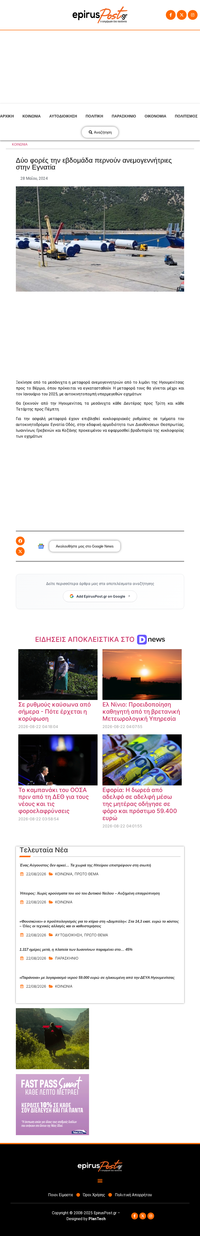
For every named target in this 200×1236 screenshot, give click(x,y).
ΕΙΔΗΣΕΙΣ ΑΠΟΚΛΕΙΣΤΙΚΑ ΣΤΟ (85, 639)
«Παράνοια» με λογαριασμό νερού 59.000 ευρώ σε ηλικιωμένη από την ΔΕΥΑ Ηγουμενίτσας (97, 977)
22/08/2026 (36, 874)
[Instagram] (193, 15)
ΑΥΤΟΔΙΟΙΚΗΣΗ (63, 116)
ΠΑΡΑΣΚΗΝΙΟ (124, 116)
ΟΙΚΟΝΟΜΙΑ (155, 116)
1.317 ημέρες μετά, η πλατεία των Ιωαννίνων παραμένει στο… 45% (76, 949)
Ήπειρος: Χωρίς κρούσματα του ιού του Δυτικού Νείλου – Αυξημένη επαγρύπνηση (90, 893)
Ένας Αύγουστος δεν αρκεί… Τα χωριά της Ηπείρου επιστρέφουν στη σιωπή (85, 865)
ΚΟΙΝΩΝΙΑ (31, 116)
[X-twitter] (182, 15)
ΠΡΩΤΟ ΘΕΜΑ (87, 874)
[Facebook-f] (171, 15)
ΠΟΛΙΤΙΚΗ (94, 116)
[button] (20, 541)
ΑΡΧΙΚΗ (7, 116)
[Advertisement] (100, 67)
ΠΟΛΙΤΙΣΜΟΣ (186, 116)
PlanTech (97, 1218)
